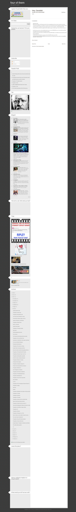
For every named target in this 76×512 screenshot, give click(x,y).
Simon (19, 280)
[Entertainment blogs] (15, 265)
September (15, 304)
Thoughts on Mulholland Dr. (17, 375)
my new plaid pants (16, 166)
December (15, 298)
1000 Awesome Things (17, 159)
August (14, 306)
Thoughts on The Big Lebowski (18, 328)
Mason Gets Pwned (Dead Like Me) (19, 401)
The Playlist (15, 142)
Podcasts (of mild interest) (17, 344)
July (13, 308)
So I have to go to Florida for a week (19, 316)
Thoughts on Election (16, 411)
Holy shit (14, 387)
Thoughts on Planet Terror (17, 322)
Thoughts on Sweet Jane (17, 312)
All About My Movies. (16, 189)
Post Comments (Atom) (40, 46)
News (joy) (15, 330)
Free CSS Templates (31, 509)
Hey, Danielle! (37, 11)
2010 (13, 296)
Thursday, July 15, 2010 (36, 12)
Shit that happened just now (17, 332)
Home (49, 43)
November (15, 300)
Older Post (63, 43)
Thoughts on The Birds (16, 397)
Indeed (14, 389)
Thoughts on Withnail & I (17, 367)
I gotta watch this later (16, 310)
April (14, 432)
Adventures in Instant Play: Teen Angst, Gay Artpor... (21, 340)
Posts (14, 61)
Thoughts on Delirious (16, 395)
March (14, 434)
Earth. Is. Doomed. (16, 324)
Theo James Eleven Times (22, 167)
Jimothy (14, 186)
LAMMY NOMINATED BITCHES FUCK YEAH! (19, 84)
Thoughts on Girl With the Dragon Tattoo (19, 407)
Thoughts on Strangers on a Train (18, 413)
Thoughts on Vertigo (16, 385)
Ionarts (14, 135)
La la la (14, 381)
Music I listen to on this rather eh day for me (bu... (21, 415)
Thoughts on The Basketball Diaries (19, 373)
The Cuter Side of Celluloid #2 (18, 417)
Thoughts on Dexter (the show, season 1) (19, 403)
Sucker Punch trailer (16, 326)
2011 (13, 294)
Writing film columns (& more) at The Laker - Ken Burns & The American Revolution (23, 128)
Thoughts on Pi (15, 409)
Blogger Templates (43, 509)
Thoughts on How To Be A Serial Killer (19, 377)
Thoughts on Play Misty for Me (18, 314)
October (14, 302)
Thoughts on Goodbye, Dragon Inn (18, 363)
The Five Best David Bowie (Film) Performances (20, 88)
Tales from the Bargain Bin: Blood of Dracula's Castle (21, 405)
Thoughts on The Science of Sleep (18, 346)
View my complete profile (15, 285)
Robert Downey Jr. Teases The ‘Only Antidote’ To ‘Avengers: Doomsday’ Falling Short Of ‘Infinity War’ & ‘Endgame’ (21, 154)
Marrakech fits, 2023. (21, 190)
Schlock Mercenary (16, 174)
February (14, 436)
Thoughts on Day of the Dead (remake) (19, 419)
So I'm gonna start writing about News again (20, 336)
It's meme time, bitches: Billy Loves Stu (19, 318)
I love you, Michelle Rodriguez (18, 342)
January (14, 438)
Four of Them (17, 2)
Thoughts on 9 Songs (16, 393)
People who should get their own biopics (19, 365)
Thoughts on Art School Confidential (19, 371)
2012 (13, 292)
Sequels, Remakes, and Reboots (18, 320)
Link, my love (15, 334)
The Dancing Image (16, 126)
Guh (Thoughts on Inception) (17, 369)
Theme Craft (50, 509)
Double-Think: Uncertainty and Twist (19, 348)
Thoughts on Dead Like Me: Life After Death (20, 399)
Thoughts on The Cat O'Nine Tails (18, 338)
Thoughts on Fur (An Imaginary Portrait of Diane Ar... (21, 383)
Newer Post (34, 43)
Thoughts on (15, 82)
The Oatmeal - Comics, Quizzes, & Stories (20, 185)
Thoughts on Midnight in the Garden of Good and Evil (21, 391)
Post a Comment (34, 40)
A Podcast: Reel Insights (17, 361)
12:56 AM (42, 12)
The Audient (15, 118)
